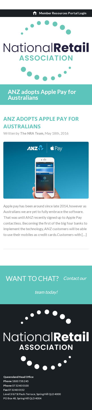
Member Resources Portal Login (62, 13)
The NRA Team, (32, 133)
